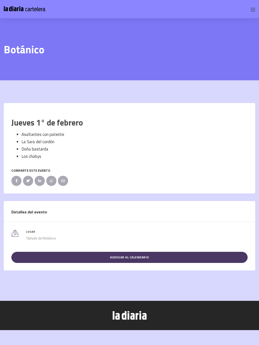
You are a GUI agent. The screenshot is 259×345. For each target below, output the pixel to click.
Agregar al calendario (129, 257)
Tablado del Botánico (41, 238)
